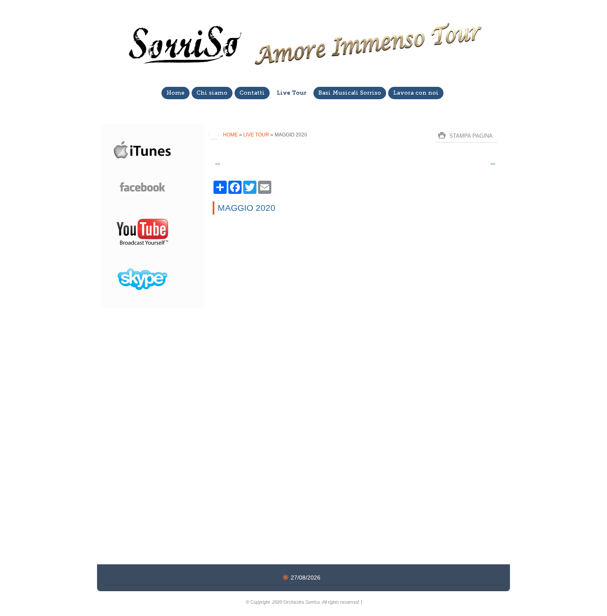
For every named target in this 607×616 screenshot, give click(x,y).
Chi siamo (212, 92)
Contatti (252, 92)
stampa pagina (471, 136)
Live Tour (291, 92)
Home (175, 92)
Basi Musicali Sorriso (349, 92)
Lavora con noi (416, 92)
